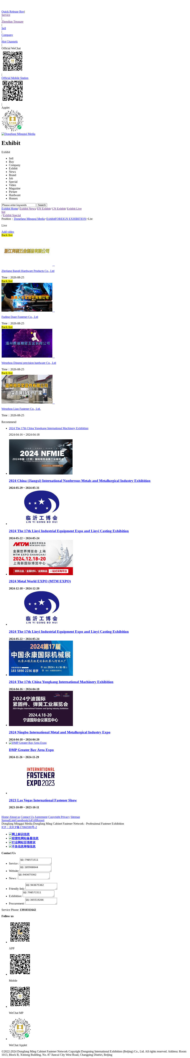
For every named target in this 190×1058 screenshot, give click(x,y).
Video (12, 185)
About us (14, 817)
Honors (13, 198)
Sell (3, 28)
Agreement (41, 817)
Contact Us (27, 817)
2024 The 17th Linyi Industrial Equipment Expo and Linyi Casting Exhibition (69, 531)
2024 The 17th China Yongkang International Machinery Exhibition (48, 428)
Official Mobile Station (14, 78)
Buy (11, 161)
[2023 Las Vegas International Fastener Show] (41, 793)
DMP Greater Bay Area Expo (31, 750)
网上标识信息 (21, 834)
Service (5, 14)
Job (11, 178)
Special (13, 181)
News (12, 171)
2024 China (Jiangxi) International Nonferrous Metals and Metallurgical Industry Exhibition (79, 481)
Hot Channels (9, 41)
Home (5, 817)
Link (12, 820)
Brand (12, 175)
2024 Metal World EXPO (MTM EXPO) (40, 581)
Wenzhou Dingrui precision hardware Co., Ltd (28, 362)
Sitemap (75, 817)
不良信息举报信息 (24, 846)
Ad (30, 820)
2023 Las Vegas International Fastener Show (43, 800)
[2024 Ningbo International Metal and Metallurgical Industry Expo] (41, 725)
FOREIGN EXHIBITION (70, 218)
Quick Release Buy (12, 11)
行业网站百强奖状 (24, 842)
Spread (5, 820)
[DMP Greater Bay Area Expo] (28, 742)
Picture (13, 191)
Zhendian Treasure (12, 21)
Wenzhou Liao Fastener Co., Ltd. (21, 408)
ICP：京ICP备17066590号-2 (19, 827)
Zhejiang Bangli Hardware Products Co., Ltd (27, 270)
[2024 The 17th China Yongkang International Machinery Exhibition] (41, 674)
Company (7, 35)
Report (40, 820)
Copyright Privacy (59, 817)
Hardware (15, 195)
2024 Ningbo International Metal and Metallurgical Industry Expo (59, 732)
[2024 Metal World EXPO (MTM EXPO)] (41, 574)
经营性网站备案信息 (25, 838)
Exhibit (13, 168)
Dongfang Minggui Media (29, 218)
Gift (34, 820)
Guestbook (21, 820)
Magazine (14, 188)
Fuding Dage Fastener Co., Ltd (19, 316)
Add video (7, 231)
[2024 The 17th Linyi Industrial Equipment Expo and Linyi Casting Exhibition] (41, 523)
